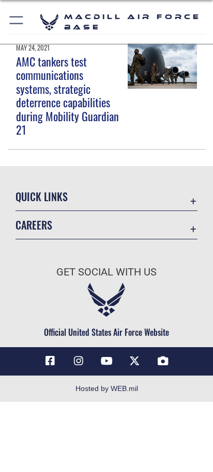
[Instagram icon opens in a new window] (78, 361)
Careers (34, 225)
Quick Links (42, 196)
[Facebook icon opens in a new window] (50, 361)
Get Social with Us (106, 272)
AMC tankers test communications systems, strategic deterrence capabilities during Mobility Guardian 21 (67, 95)
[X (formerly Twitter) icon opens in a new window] (134, 361)
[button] (17, 22)
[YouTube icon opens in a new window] (106, 361)
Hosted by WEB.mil (106, 388)
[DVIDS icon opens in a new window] (163, 361)
